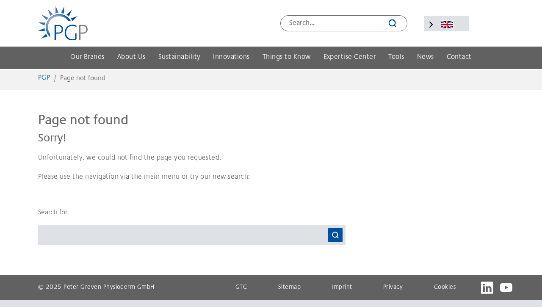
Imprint (342, 287)
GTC (241, 287)
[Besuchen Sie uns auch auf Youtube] (506, 288)
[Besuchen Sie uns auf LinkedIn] (487, 288)
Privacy (393, 287)
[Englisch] (447, 24)
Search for (52, 212)
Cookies (445, 287)
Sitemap (289, 287)
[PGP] (63, 23)
